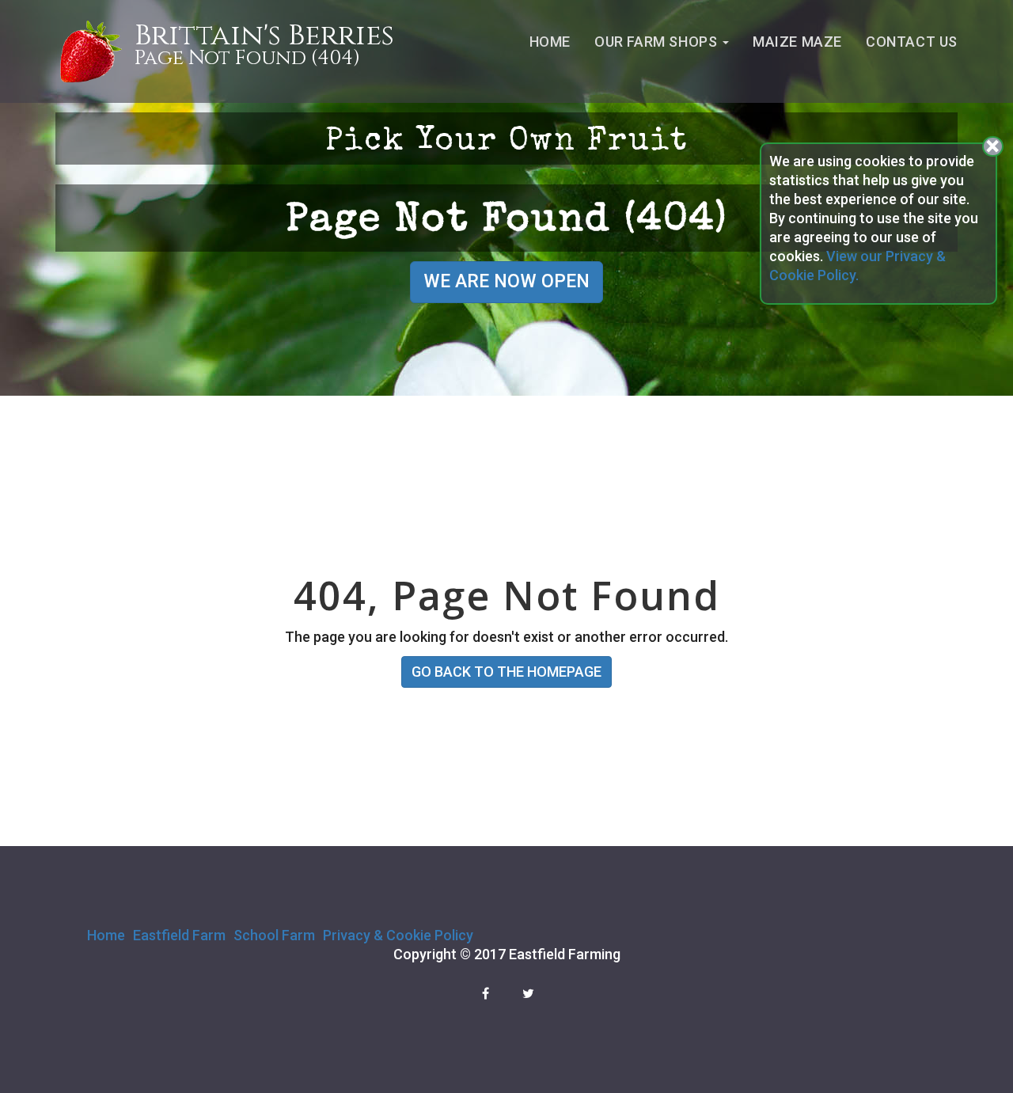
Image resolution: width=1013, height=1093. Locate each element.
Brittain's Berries (264, 36)
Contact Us (912, 41)
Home (550, 41)
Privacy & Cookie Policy (398, 935)
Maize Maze (797, 41)
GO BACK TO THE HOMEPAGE (506, 671)
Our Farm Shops (657, 41)
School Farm (274, 935)
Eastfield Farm (179, 935)
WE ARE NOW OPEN (506, 281)
